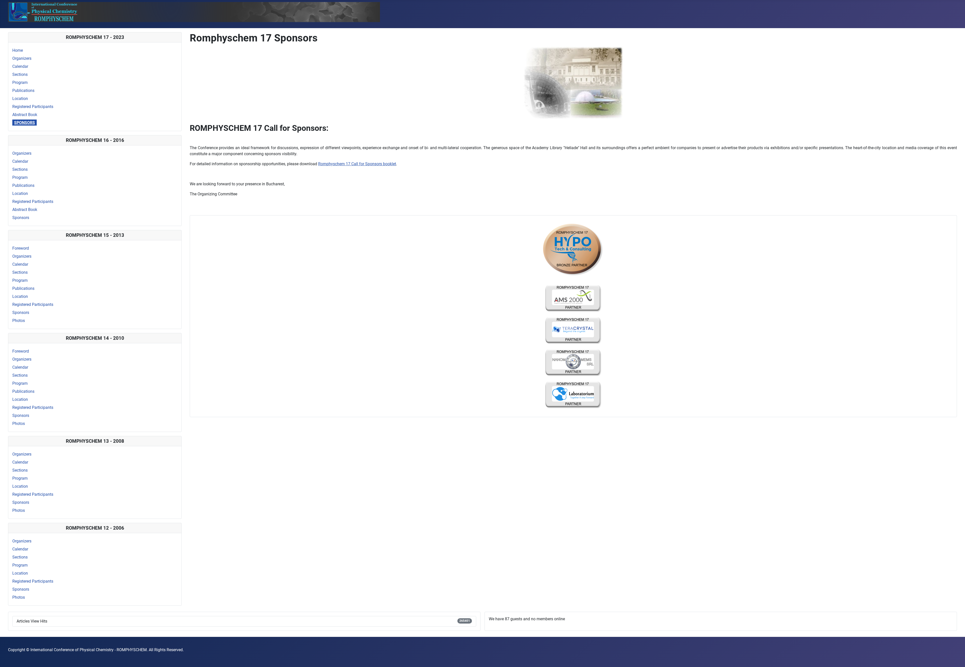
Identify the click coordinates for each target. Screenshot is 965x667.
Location (20, 98)
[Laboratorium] (573, 394)
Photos (18, 320)
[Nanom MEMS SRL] (573, 362)
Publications (23, 90)
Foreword (20, 248)
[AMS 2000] (573, 298)
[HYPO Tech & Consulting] (573, 249)
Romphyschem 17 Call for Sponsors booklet (357, 163)
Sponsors (24, 122)
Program (20, 82)
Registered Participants (32, 106)
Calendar (20, 66)
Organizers (21, 58)
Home (17, 50)
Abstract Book (24, 114)
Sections (20, 74)
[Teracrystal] (573, 330)
